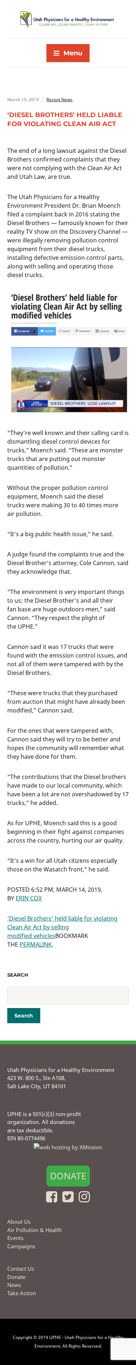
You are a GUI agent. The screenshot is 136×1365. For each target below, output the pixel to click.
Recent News (59, 99)
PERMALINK (36, 944)
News (14, 1284)
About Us (18, 1221)
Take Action (21, 1293)
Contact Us (20, 1268)
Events (15, 1237)
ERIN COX (29, 898)
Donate (68, 1176)
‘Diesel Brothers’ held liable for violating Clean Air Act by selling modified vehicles (62, 927)
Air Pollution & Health (34, 1229)
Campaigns (21, 1246)
